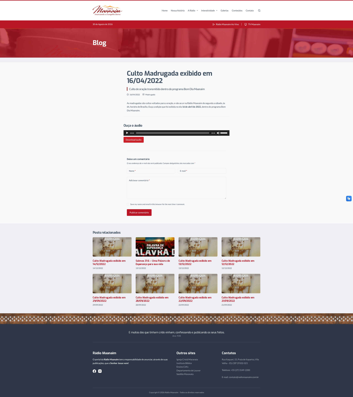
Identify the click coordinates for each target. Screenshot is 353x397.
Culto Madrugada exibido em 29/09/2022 (109, 299)
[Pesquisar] (259, 10)
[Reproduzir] (127, 133)
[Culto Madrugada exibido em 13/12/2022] (198, 247)
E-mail (183, 171)
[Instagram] (100, 371)
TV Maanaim (254, 24)
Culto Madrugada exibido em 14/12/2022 (109, 262)
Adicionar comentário (139, 180)
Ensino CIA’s (182, 366)
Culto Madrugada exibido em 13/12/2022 (195, 262)
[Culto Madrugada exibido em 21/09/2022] (241, 283)
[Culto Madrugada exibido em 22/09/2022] (198, 283)
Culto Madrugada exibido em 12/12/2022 (238, 262)
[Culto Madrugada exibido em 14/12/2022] (112, 247)
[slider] (224, 132)
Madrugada (150, 94)
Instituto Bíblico (184, 363)
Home (165, 10)
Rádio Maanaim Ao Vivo (227, 24)
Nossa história (177, 10)
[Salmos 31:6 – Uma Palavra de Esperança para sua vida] (155, 247)
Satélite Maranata (184, 374)
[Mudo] (218, 133)
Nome (132, 171)
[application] (176, 133)
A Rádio (191, 10)
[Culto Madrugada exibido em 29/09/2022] (112, 283)
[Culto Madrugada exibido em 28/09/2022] (155, 283)
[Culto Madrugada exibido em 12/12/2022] (241, 247)
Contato (250, 10)
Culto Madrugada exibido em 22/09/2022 (195, 299)
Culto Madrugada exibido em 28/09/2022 (152, 299)
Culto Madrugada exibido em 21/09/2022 (238, 299)
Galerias (224, 10)
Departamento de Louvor (188, 370)
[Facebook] (94, 371)
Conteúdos (237, 10)
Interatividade (208, 10)
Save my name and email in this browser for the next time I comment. (157, 204)
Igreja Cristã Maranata (187, 359)
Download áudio (133, 139)
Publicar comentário (139, 212)
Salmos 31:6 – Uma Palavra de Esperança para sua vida (153, 262)
